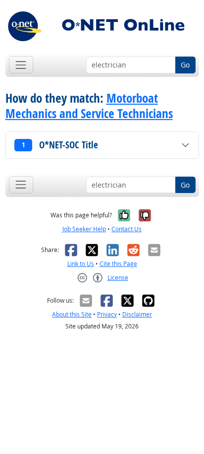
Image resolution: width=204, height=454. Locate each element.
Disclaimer (137, 314)
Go (185, 64)
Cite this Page (118, 263)
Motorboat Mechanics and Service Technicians (89, 105)
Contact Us (126, 229)
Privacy (107, 314)
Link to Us (80, 263)
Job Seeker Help (84, 229)
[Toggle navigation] (21, 64)
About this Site (72, 314)
